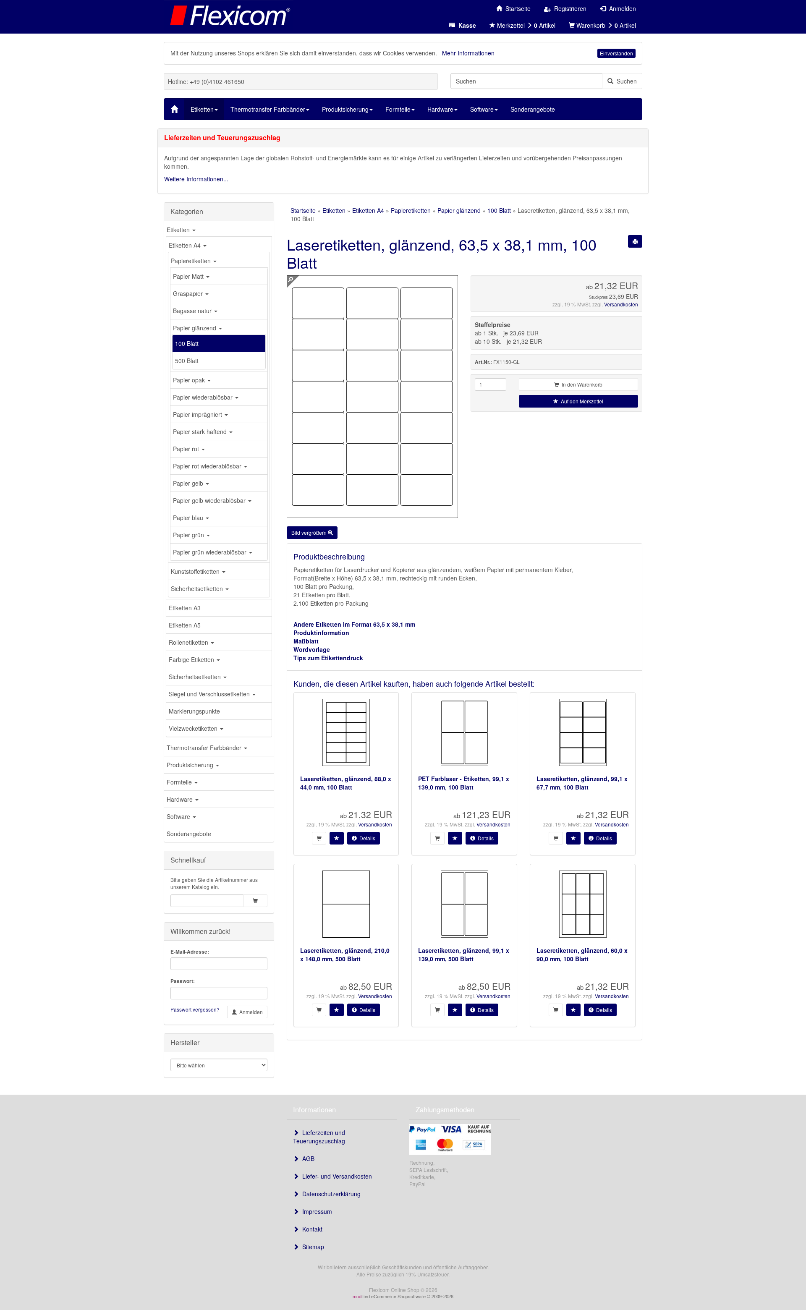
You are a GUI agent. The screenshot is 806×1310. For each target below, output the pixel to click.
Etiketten (179, 229)
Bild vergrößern (309, 532)
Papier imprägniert (198, 414)
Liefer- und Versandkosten (335, 1176)
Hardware (180, 799)
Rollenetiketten (189, 642)
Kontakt (310, 1229)
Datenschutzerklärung (330, 1194)
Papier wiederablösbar (203, 397)
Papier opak (190, 380)
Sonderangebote (189, 833)
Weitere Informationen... (196, 179)
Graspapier (188, 293)
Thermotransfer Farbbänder (205, 747)
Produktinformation (321, 632)
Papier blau (189, 517)
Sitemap (311, 1246)
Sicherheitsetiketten (198, 588)
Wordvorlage (311, 649)
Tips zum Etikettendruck (328, 658)
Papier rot (187, 449)
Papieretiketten (191, 260)
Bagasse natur (193, 310)
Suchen (625, 81)
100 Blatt (187, 343)
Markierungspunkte (194, 711)
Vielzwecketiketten (194, 728)
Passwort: (182, 981)
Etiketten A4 (185, 245)
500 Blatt (187, 360)
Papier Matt (189, 276)
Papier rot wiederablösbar (208, 466)
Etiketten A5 (185, 625)
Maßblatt (306, 641)
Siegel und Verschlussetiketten (210, 694)
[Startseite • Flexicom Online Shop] (228, 14)
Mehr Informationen (468, 53)
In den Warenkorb (580, 384)
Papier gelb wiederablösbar (210, 500)
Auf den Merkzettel (580, 401)
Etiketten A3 (185, 608)
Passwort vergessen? (195, 1009)
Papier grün (189, 535)
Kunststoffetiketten (196, 571)
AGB (306, 1158)
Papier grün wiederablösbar (210, 552)
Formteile (180, 782)
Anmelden (250, 1011)
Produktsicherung (191, 765)
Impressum (315, 1211)
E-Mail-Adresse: (189, 951)
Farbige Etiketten (192, 659)
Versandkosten (621, 304)
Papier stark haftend (200, 431)
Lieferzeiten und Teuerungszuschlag (319, 1136)
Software (179, 816)
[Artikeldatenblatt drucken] (635, 241)
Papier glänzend (195, 328)
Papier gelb (189, 483)
